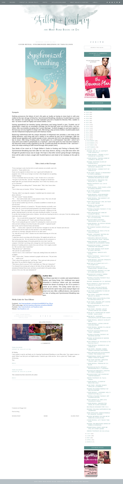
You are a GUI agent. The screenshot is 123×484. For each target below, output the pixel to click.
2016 (87, 132)
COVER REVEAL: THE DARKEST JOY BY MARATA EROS (98, 199)
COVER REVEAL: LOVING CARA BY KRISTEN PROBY (98, 324)
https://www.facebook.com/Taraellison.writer (30, 307)
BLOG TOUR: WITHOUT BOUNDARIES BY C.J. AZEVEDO (98, 191)
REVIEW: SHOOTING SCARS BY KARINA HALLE (97, 162)
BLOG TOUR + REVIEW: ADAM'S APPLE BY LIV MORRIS (97, 386)
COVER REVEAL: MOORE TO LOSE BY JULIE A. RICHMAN (99, 328)
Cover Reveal (25, 314)
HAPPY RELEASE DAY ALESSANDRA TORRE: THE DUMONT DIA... (98, 353)
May (88, 437)
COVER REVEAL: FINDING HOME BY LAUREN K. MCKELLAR (98, 159)
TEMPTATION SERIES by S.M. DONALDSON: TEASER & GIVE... (97, 267)
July (89, 433)
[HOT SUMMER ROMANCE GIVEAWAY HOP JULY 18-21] (91, 470)
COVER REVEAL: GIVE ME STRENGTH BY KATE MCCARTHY (99, 260)
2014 (87, 137)
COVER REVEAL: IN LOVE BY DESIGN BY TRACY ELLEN (99, 224)
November (91, 143)
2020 (87, 124)
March (89, 441)
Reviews (12, 2)
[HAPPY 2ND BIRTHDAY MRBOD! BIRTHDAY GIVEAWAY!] (104, 457)
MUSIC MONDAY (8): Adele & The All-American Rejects (98, 231)
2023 (87, 118)
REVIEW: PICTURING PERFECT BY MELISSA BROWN (97, 389)
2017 (87, 130)
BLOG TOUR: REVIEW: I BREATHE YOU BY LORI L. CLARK (97, 360)
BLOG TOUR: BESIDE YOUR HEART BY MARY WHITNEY (98, 249)
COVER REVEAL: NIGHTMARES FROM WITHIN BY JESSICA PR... (99, 166)
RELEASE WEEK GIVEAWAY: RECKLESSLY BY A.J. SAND (96, 220)
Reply (14, 363)
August (90, 149)
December (91, 140)
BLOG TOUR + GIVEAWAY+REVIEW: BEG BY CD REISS (98, 295)
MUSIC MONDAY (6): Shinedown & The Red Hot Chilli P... (99, 342)
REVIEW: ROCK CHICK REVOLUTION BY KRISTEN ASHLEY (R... (98, 299)
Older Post (75, 416)
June (89, 435)
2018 (87, 128)
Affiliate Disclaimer (59, 2)
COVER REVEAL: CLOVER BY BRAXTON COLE (96, 382)
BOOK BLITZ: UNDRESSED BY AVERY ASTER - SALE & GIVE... (98, 313)
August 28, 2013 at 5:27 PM (21, 349)
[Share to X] (40, 316)
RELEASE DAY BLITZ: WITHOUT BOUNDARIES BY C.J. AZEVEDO (97, 367)
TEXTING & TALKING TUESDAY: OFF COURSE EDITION (98, 396)
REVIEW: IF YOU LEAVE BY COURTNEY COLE (95, 206)
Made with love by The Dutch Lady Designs (73, 481)
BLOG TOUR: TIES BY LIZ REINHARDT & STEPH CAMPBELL (99, 173)
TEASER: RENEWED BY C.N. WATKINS (99, 281)
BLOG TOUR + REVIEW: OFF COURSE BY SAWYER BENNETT (98, 302)
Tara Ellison (23, 317)
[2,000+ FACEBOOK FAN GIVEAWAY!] (91, 457)
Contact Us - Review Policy (29, 2)
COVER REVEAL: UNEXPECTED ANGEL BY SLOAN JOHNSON (97, 404)
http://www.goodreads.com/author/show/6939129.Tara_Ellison (36, 303)
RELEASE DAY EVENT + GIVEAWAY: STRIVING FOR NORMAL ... (98, 246)
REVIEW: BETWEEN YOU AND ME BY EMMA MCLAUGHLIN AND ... (98, 417)
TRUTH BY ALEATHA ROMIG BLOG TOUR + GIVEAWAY (97, 331)
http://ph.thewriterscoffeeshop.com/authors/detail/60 (37, 305)
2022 (87, 120)
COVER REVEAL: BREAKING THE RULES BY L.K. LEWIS (97, 180)
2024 (87, 116)
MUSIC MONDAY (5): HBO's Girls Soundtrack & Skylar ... (97, 400)
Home (3, 2)
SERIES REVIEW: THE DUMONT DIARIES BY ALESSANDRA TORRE (98, 242)
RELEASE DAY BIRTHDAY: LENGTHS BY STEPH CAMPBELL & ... (98, 371)
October (90, 145)
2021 (87, 122)
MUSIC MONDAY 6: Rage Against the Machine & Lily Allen (98, 284)
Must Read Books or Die (47, 481)
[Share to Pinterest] (45, 316)
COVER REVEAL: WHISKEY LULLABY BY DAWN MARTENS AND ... (98, 271)
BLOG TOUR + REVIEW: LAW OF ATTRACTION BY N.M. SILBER (97, 309)
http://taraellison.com (23, 309)
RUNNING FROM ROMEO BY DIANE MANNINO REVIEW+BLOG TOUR (98, 177)
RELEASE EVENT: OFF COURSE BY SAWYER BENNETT (98, 375)
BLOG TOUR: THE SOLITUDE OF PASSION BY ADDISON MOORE (97, 288)
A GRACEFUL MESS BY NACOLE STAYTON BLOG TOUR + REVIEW (98, 238)
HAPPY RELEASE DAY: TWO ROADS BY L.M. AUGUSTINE (98, 217)
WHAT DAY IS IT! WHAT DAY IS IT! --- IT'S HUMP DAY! (98, 264)
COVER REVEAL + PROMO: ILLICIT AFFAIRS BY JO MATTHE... (98, 155)
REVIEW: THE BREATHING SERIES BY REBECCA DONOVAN (99, 424)
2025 (87, 114)
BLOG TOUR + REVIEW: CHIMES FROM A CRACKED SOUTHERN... (98, 349)
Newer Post (16, 416)
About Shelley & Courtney (79, 2)
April (89, 439)
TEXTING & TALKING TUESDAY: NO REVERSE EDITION (98, 335)
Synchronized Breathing (23, 316)
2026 (87, 112)
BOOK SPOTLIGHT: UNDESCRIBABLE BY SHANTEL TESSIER (98, 413)
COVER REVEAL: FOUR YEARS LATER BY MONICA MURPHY (99, 188)
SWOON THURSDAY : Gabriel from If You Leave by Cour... (98, 256)
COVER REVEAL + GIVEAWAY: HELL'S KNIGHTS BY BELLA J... (99, 393)
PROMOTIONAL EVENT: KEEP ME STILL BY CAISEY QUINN (97, 428)
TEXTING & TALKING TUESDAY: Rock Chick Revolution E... (98, 278)
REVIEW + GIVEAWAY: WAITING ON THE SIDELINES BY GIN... (98, 235)
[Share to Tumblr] (47, 316)
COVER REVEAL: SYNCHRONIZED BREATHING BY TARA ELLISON (97, 195)
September (91, 147)
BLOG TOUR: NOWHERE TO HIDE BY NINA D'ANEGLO (98, 291)
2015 (87, 135)
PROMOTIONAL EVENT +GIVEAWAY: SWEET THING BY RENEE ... (98, 357)
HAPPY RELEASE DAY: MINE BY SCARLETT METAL (97, 213)
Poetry (45, 2)
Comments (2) (68, 316)
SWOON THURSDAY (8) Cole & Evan (98, 431)
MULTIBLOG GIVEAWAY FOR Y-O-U (97, 407)
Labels (95, 2)
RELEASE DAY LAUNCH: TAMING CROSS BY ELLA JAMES (97, 275)
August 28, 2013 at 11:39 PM (21, 371)
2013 (87, 139)
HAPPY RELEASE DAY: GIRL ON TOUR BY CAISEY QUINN (99, 202)
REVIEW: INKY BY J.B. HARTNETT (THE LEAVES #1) (97, 151)
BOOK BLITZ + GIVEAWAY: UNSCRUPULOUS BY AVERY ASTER (99, 317)
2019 (87, 126)
